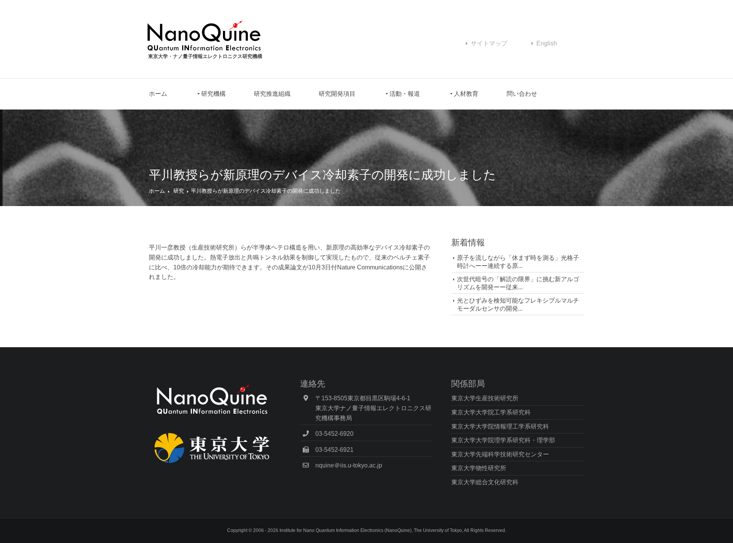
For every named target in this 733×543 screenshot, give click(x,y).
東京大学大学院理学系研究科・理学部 (503, 440)
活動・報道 (404, 93)
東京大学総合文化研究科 (484, 482)
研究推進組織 (272, 93)
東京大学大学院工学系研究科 (491, 412)
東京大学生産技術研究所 (484, 398)
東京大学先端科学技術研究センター (500, 454)
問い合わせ (522, 93)
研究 (178, 191)
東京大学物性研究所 (478, 468)
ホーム (158, 93)
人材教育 (466, 93)
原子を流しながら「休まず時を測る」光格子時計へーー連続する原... (518, 262)
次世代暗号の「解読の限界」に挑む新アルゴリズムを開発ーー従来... (518, 283)
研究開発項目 (337, 93)
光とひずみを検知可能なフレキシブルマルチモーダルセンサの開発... (518, 304)
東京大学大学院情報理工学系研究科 (500, 426)
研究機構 (213, 93)
